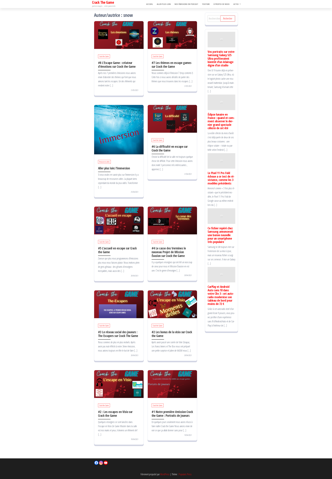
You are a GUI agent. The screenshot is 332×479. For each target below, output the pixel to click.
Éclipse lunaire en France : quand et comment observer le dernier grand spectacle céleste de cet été (221, 121)
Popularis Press (185, 474)
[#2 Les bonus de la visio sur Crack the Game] (172, 304)
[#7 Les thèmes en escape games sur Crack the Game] (172, 34)
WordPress (165, 474)
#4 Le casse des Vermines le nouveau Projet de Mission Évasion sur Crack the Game (169, 252)
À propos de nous (222, 4)
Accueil (149, 4)
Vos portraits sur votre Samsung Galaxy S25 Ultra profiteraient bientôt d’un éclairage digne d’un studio (221, 58)
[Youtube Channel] (106, 463)
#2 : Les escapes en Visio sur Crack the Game (115, 413)
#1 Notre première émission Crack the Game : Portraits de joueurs (172, 413)
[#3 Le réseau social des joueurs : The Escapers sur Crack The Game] (119, 304)
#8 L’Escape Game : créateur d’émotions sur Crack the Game (117, 64)
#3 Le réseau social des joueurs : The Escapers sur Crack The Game (118, 334)
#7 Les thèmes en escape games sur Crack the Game (171, 64)
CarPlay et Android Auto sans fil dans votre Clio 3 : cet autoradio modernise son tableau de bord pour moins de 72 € (221, 295)
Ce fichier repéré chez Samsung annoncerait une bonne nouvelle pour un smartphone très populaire (220, 235)
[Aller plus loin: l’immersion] (119, 129)
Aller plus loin (164, 4)
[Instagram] (101, 463)
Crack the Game (104, 56)
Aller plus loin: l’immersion (114, 168)
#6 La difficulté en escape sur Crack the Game (170, 148)
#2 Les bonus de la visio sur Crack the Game (172, 334)
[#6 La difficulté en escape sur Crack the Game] (172, 118)
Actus (236, 4)
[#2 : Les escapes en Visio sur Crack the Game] (119, 383)
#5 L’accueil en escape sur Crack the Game (117, 250)
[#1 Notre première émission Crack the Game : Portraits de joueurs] (172, 383)
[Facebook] (96, 463)
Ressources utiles (104, 162)
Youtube (206, 4)
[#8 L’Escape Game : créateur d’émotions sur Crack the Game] (119, 34)
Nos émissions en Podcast (186, 4)
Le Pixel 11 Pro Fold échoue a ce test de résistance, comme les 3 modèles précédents (221, 178)
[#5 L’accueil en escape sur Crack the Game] (119, 220)
